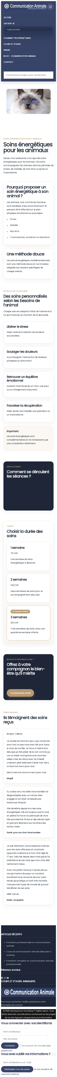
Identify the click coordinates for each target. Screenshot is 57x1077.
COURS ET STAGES (12, 44)
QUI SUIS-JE (9, 23)
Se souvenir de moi (32, 1045)
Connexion (10, 1045)
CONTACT (8, 62)
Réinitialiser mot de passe (17, 1069)
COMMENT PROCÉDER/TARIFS (17, 38)
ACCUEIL (7, 17)
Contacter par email (20, 693)
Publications (13, 29)
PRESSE (7, 50)
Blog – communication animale (20, 56)
